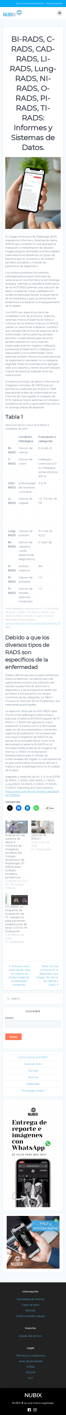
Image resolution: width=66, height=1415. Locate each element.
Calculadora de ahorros (30, 1299)
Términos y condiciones (30, 1355)
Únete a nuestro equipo (30, 1316)
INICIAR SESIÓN (54, 3)
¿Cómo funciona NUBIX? (33, 1057)
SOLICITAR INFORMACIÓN (30, 3)
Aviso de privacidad (30, 1361)
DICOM (30, 1372)
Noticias (33, 1077)
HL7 (30, 1378)
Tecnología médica (33, 1090)
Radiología (33, 1084)
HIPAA (30, 1366)
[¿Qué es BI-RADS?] (42, 827)
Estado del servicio (30, 1336)
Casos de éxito (33, 1064)
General (33, 1070)
